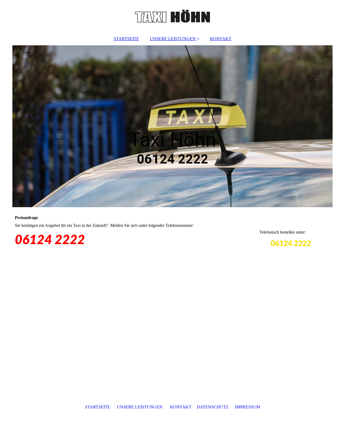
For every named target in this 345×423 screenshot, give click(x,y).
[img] (172, 16)
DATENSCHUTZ (213, 407)
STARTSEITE (126, 38)
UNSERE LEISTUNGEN (173, 38)
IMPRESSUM (247, 407)
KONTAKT (220, 38)
